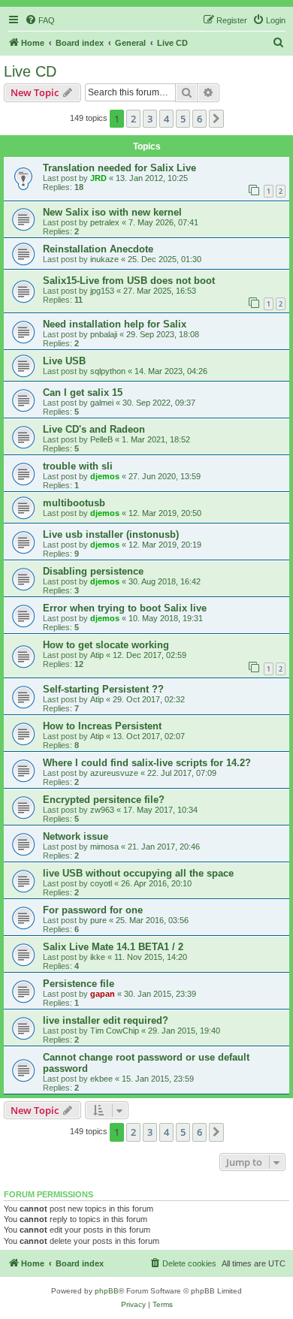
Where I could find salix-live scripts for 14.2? (147, 762)
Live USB (64, 361)
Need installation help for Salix (114, 324)
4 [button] (166, 118)
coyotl (101, 883)
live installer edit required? (105, 1020)
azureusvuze (114, 772)
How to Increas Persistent (102, 726)
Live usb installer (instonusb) (111, 534)
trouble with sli (78, 466)
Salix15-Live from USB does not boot (129, 280)
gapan (102, 993)
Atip (97, 655)
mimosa (104, 846)
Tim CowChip (114, 1030)
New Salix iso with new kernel (112, 212)
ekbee (101, 1078)
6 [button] (199, 118)
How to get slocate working (106, 644)
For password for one (93, 910)
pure (98, 920)
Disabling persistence (93, 571)
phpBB (107, 1291)
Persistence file (78, 983)
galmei (101, 402)
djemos (104, 476)
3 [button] (150, 118)
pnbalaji (103, 334)
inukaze (104, 259)
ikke (97, 956)
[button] (216, 119)
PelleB (101, 439)
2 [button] (133, 118)
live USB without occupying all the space (138, 873)
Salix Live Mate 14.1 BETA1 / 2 (113, 946)
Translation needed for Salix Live (119, 168)
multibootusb (74, 503)
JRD (98, 178)
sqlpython (107, 371)
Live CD (30, 71)
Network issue (75, 836)
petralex (104, 222)
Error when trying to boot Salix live (125, 608)
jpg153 (102, 290)
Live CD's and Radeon (94, 429)
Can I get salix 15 (82, 392)
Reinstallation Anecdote (98, 249)
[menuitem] (40, 20)
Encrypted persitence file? (104, 799)
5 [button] (183, 118)
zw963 (102, 809)
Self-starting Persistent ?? (103, 689)
